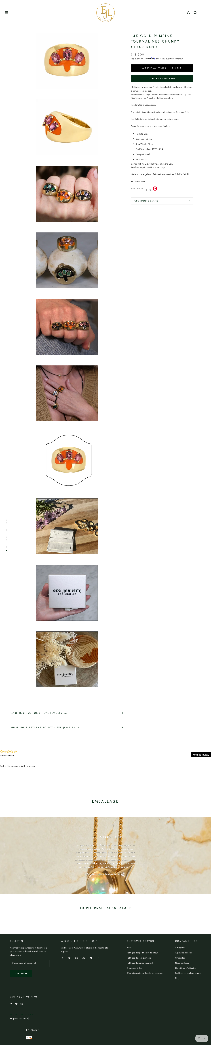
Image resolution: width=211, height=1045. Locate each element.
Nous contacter (182, 962)
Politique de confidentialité (139, 957)
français (31, 1029)
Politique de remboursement (140, 962)
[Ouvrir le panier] (202, 12)
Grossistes (180, 957)
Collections (180, 947)
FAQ (129, 947)
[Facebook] (146, 190)
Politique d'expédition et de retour (142, 952)
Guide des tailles (134, 968)
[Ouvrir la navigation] (6, 12)
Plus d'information (147, 201)
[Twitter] (150, 190)
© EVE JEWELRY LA (22, 1014)
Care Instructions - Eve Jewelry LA (39, 713)
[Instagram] (76, 958)
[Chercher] (195, 12)
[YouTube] (91, 958)
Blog (177, 978)
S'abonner (21, 973)
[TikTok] (98, 958)
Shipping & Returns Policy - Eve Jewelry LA (45, 727)
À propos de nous (183, 952)
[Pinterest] (83, 958)
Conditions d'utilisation (185, 968)
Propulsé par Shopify (19, 1018)
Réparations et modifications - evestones (145, 973)
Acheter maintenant (161, 78)
